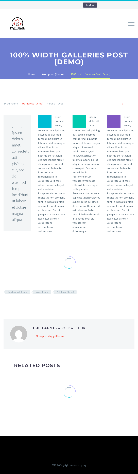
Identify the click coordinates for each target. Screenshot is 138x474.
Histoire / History (44, 28)
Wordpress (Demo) (32, 103)
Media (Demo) (42, 292)
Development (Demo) (17, 292)
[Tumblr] (25, 301)
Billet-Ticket (94, 28)
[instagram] (64, 5)
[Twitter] (10, 301)
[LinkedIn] (30, 301)
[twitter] (59, 5)
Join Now (90, 5)
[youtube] (69, 5)
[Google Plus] (15, 301)
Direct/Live (71, 28)
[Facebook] (5, 301)
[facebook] (54, 5)
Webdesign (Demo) (65, 292)
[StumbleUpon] (35, 301)
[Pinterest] (20, 301)
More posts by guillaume (50, 336)
